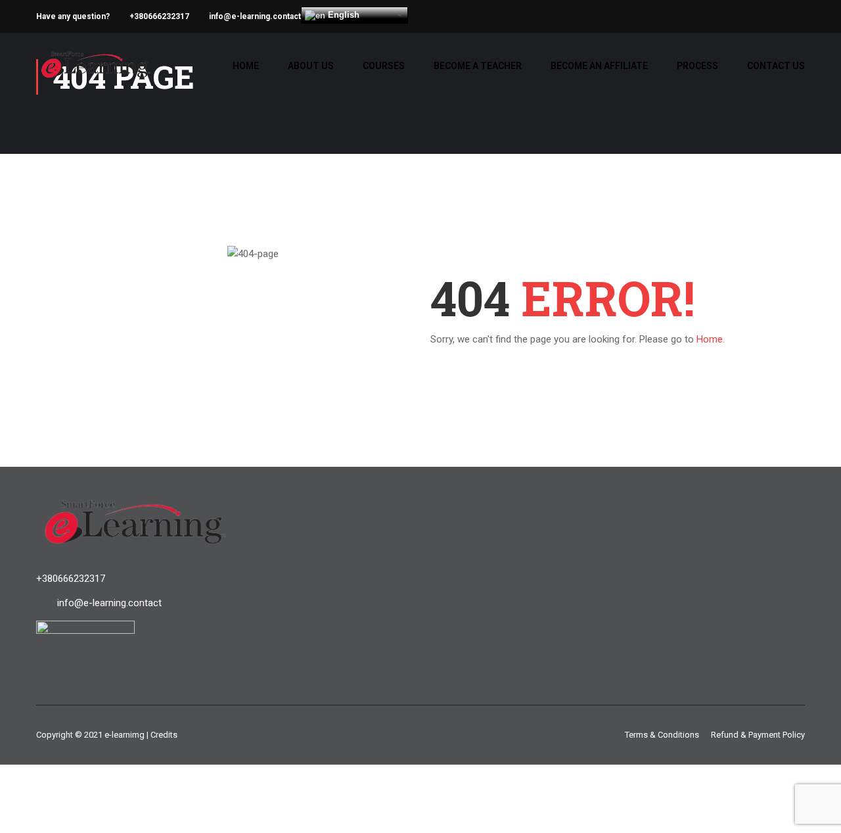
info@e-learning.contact (255, 16)
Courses (384, 65)
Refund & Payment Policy (758, 735)
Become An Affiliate (599, 65)
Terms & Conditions (662, 735)
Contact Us (776, 65)
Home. (710, 339)
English (342, 15)
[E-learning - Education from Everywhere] (95, 71)
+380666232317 (159, 16)
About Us (311, 65)
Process (697, 65)
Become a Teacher (478, 65)
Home (246, 65)
